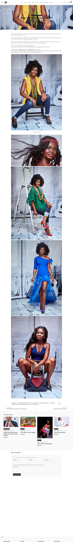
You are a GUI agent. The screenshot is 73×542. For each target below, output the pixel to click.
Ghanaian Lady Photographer (25, 404)
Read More (6, 437)
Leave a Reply (15, 466)
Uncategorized (38, 15)
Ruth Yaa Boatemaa (35, 404)
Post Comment (17, 474)
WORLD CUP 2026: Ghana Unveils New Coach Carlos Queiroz (11, 434)
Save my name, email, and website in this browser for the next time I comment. (29, 464)
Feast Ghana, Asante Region (28, 432)
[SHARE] (2, 539)
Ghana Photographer (15, 404)
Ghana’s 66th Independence (44, 443)
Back (37, 12)
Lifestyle (33, 15)
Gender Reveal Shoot (60, 432)
